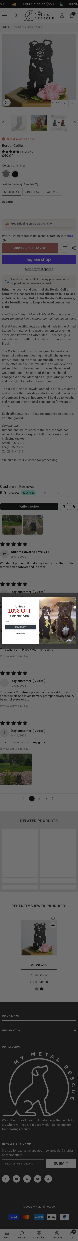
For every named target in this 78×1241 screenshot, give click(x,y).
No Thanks (20, 634)
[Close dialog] (73, 599)
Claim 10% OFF (20, 627)
